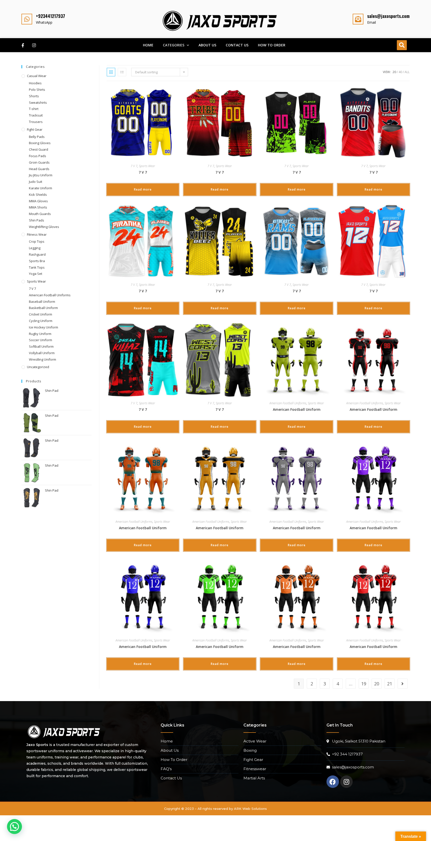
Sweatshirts (38, 102)
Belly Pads (37, 136)
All (407, 72)
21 (389, 684)
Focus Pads (37, 156)
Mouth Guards (40, 213)
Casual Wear (36, 76)
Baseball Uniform (42, 301)
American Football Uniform (297, 409)
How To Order (271, 45)
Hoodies (35, 83)
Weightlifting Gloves (44, 226)
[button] (402, 45)
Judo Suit (35, 181)
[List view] (122, 72)
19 (363, 684)
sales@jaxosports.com (388, 16)
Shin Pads (36, 220)
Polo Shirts (37, 89)
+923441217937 (50, 16)
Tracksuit (36, 115)
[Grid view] (111, 72)
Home (148, 45)
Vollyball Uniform (42, 353)
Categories (173, 45)
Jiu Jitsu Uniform (40, 175)
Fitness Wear (37, 234)
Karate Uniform (40, 188)
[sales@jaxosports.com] (358, 19)
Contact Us (237, 45)
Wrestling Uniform (42, 359)
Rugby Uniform (40, 333)
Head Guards (39, 169)
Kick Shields (38, 194)
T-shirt (33, 108)
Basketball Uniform (43, 308)
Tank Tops (37, 267)
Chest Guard (38, 149)
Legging (34, 248)
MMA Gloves (38, 201)
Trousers (36, 121)
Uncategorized (38, 367)
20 (394, 72)
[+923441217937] (26, 19)
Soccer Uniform (40, 340)
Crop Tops (36, 241)
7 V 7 (32, 288)
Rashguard (37, 254)
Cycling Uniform (40, 320)
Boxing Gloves (40, 143)
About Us (207, 45)
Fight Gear (34, 129)
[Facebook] (332, 781)
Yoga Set (35, 273)
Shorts (34, 96)
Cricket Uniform (40, 314)
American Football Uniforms (50, 295)
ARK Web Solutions (250, 809)
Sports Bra (37, 261)
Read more (143, 189)
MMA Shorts (38, 207)
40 (400, 72)
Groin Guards (39, 162)
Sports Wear (36, 281)
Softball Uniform (41, 346)
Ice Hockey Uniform (43, 327)
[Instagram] (346, 781)
